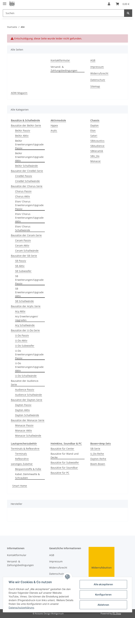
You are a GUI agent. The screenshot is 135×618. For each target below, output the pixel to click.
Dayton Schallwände (27, 415)
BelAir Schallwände (26, 165)
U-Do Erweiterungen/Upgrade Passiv (29, 354)
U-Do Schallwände (26, 375)
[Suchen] (128, 13)
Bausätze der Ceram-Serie (26, 235)
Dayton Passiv (23, 405)
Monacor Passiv (24, 425)
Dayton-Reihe (98, 458)
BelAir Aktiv (21, 135)
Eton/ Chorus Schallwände (22, 228)
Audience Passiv (24, 389)
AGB (92, 60)
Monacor (95, 161)
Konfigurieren (103, 594)
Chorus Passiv (23, 191)
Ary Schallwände (25, 325)
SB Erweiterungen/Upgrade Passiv (29, 279)
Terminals (21, 453)
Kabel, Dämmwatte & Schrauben (27, 475)
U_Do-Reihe (97, 453)
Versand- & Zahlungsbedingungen (64, 68)
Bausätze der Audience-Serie (25, 382)
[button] (109, 3)
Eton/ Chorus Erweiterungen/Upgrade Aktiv (29, 217)
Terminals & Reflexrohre (25, 448)
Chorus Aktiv (22, 196)
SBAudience (97, 146)
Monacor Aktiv (23, 430)
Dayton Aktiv (22, 410)
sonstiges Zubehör (22, 464)
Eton (93, 130)
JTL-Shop (116, 613)
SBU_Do (94, 156)
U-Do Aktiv (21, 340)
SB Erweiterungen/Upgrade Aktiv (29, 292)
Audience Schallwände (28, 394)
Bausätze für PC (60, 472)
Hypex (54, 125)
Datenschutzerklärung (21, 607)
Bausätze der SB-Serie (24, 255)
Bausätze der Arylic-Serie (25, 306)
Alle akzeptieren (103, 584)
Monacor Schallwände (28, 435)
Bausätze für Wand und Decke (65, 455)
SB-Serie (95, 448)
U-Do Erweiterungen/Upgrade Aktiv (29, 367)
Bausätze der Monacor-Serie (27, 420)
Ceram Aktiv (22, 245)
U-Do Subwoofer (24, 345)
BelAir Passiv (22, 130)
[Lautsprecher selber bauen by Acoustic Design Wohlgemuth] (12, 4)
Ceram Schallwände (26, 250)
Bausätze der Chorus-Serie (26, 186)
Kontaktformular (60, 60)
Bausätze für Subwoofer (65, 462)
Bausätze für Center (62, 448)
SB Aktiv (19, 266)
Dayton (94, 125)
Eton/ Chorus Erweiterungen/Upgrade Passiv (29, 205)
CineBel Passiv (23, 176)
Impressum (97, 66)
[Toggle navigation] (4, 2)
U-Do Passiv (22, 335)
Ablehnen (103, 604)
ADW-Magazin (19, 93)
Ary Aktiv (20, 311)
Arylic (54, 130)
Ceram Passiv (23, 240)
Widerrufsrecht (99, 73)
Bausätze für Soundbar (64, 467)
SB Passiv (20, 260)
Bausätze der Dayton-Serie (26, 399)
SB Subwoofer (23, 271)
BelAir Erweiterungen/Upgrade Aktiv (29, 157)
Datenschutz (97, 79)
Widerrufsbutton (101, 567)
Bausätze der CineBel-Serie (27, 170)
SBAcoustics (97, 140)
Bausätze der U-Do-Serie (25, 330)
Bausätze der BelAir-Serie (26, 125)
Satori (93, 135)
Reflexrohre (22, 458)
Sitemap (95, 86)
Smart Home (19, 485)
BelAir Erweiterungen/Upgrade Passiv (29, 144)
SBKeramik (96, 151)
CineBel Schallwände (27, 181)
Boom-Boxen (97, 464)
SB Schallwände (24, 301)
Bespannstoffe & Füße (28, 469)
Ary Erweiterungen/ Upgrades (26, 318)
